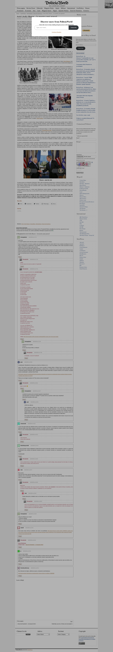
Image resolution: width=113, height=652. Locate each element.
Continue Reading (56, 32)
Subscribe (74, 27)
